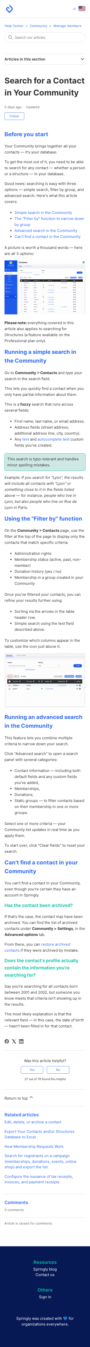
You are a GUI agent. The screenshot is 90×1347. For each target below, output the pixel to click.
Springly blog (45, 1269)
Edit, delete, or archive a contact (32, 1122)
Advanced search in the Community (45, 230)
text (25, 439)
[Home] (9, 8)
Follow (14, 116)
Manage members (68, 26)
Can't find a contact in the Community (47, 236)
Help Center (14, 26)
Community (38, 26)
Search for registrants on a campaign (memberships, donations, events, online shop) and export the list (40, 1161)
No (58, 1070)
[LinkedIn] (21, 1041)
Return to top (16, 1098)
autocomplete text (54, 439)
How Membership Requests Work (34, 1146)
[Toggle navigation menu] (74, 9)
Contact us (45, 1274)
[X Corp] (14, 1041)
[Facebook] (6, 1041)
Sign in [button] (45, 1297)
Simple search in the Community (43, 212)
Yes (32, 1070)
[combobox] (45, 37)
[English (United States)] (82, 9)
